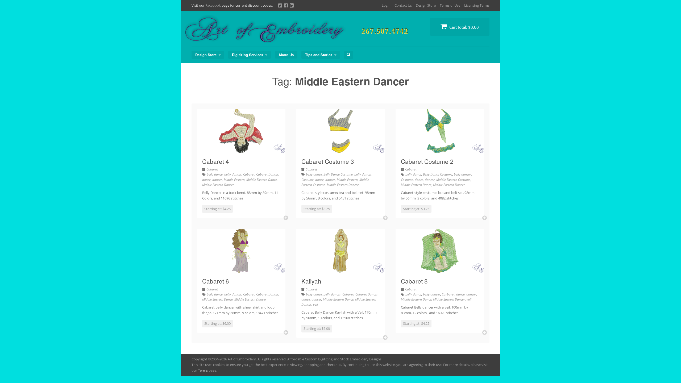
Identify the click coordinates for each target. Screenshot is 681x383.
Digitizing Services (247, 54)
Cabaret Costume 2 (427, 161)
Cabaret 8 (414, 281)
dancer (217, 179)
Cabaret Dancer (267, 174)
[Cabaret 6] (241, 269)
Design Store (426, 5)
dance (206, 179)
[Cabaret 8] (440, 269)
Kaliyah (311, 281)
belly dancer (233, 174)
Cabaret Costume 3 (327, 161)
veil (315, 304)
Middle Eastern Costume (453, 179)
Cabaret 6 (215, 281)
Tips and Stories (318, 54)
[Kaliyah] (340, 269)
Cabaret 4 (215, 161)
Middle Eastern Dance (261, 179)
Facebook (213, 5)
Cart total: (463, 27)
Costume (307, 179)
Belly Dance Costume (338, 174)
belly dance (215, 174)
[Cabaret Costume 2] (440, 150)
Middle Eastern (234, 179)
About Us (286, 54)
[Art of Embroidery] (316, 36)
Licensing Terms (476, 5)
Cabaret (212, 169)
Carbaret (448, 294)
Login (386, 5)
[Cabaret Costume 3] (340, 150)
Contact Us (403, 5)
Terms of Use (450, 5)
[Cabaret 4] (241, 150)
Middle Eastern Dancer (218, 184)
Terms (203, 370)
